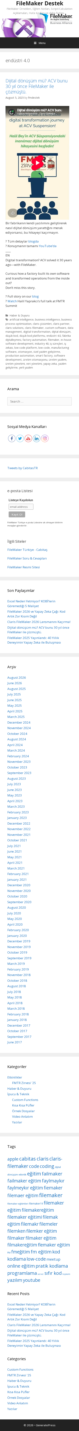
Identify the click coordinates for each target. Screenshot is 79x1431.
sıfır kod (53, 1273)
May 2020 (14, 919)
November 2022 (19, 829)
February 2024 (18, 756)
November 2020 (19, 891)
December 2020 (18, 885)
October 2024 (17, 734)
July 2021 (14, 846)
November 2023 (19, 761)
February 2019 (18, 969)
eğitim (34, 1173)
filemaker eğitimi (24, 1217)
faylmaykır (53, 1180)
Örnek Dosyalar (23, 1111)
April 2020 (15, 924)
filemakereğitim (38, 1210)
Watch (12, 301)
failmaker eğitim (24, 1181)
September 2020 (19, 902)
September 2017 (19, 1037)
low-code (44, 347)
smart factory (44, 355)
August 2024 (16, 739)
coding (47, 1166)
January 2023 (17, 818)
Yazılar (17, 1122)
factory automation (34, 339)
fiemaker (53, 1187)
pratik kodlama (52, 1266)
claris (43, 1158)
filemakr (30, 1224)
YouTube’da (48, 246)
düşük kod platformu (32, 335)
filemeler (48, 1224)
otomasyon (25, 351)
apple (12, 1159)
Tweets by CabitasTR (22, 468)
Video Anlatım (22, 1116)
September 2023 (19, 773)
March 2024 (16, 750)
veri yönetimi (34, 363)
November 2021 (19, 835)
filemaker (53, 339)
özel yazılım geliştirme (46, 351)
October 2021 (17, 840)
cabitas (27, 1158)
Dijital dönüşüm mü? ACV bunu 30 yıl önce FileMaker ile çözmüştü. (37, 86)
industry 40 (42, 343)
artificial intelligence (22, 319)
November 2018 (19, 975)
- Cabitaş (41, 550)
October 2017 (17, 1031)
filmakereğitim (22, 1245)
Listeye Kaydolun (21, 500)
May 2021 (14, 857)
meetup (53, 1259)
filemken (16, 1231)
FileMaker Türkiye (20, 550)
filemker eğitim (41, 1231)
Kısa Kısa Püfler (23, 1105)
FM (8, 1252)
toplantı (66, 1274)
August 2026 (16, 677)
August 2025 (16, 689)
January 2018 (17, 1020)
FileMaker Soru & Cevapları (27, 558)
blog (35, 296)
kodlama (16, 1259)
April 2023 (15, 801)
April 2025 (15, 711)
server (41, 1274)
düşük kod (12, 335)
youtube (31, 1280)
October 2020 (17, 896)
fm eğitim (41, 1251)
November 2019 (19, 947)
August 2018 (16, 986)
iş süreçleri (56, 343)
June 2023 (14, 790)
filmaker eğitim (41, 1238)
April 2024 (15, 745)
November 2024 (19, 728)
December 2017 (18, 1025)
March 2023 (16, 806)
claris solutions (15, 328)
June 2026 (14, 683)
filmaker (16, 1238)
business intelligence (47, 319)
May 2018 (14, 997)
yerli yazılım (26, 367)
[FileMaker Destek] (23, 28)
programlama (22, 1273)
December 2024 (18, 722)
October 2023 (17, 767)
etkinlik (22, 1174)
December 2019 (18, 941)
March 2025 (16, 717)
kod (56, 1251)
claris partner (61, 323)
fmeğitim (20, 1252)
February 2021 (18, 874)
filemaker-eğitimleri (17, 1203)
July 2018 (14, 992)
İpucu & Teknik (18, 1094)
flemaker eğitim (54, 1245)
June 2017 (14, 1042)
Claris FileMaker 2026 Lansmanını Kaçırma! (38, 622)
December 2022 (18, 823)
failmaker (52, 1173)
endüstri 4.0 (53, 335)
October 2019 (17, 952)
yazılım (14, 1280)
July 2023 (14, 784)
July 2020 (14, 913)
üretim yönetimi (15, 363)
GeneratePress (45, 1425)
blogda (33, 241)
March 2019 (16, 963)
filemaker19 (36, 1203)
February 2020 (18, 930)
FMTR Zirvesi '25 (24, 1083)
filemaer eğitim (22, 1195)
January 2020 (17, 936)
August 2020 (16, 907)
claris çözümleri (42, 323)
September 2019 (19, 958)
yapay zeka (50, 363)
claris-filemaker (34, 328)
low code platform (25, 347)
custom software (55, 328)
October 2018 (17, 980)
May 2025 (14, 705)
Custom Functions (25, 1100)
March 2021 (16, 868)
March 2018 (16, 1008)
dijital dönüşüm (61, 331)
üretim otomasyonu (35, 359)
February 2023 (18, 812)
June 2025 (14, 700)
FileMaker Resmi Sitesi (23, 567)
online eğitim (21, 1266)
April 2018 (15, 1003)
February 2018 (18, 1014)
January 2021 (17, 879)
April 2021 (15, 862)
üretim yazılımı (57, 359)
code (34, 1166)
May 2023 (14, 795)
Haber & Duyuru (20, 315)
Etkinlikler (14, 1077)
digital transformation (36, 331)
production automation (20, 355)
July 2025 (14, 694)
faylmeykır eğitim (25, 1188)
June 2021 (14, 851)
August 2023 (16, 778)
